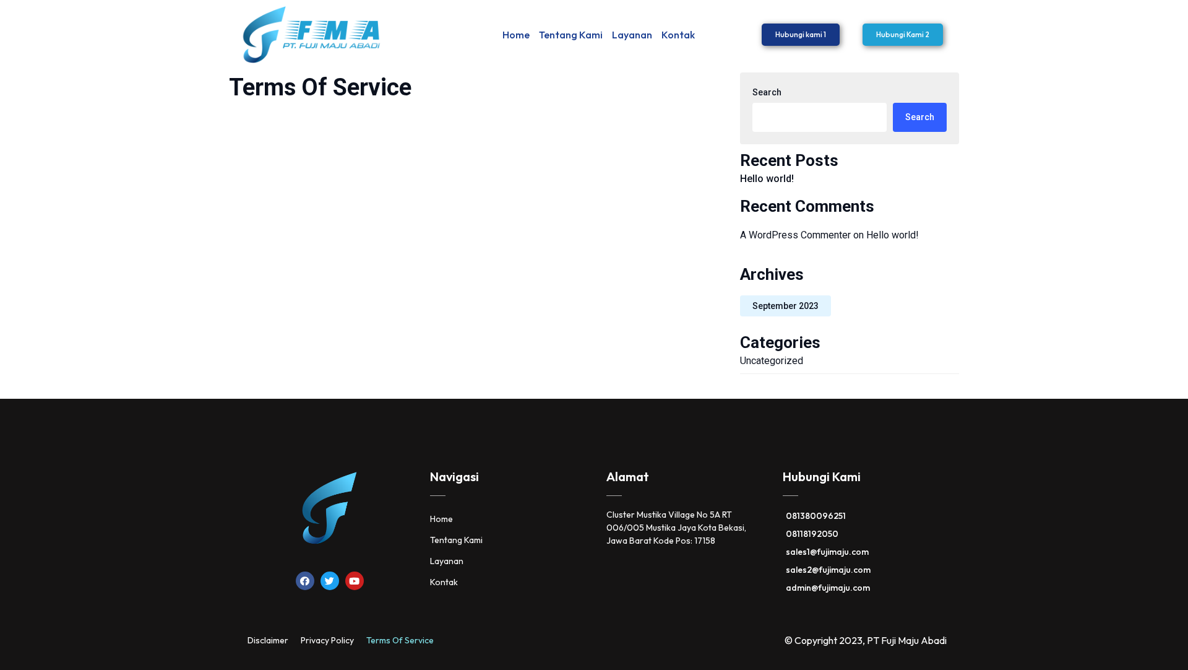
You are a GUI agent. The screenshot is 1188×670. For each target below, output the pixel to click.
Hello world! (767, 179)
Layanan (632, 34)
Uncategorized (771, 361)
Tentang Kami (571, 34)
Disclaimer (268, 640)
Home (516, 34)
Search (766, 92)
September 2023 (785, 306)
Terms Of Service (400, 640)
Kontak (678, 34)
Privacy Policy (327, 640)
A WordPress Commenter (795, 235)
